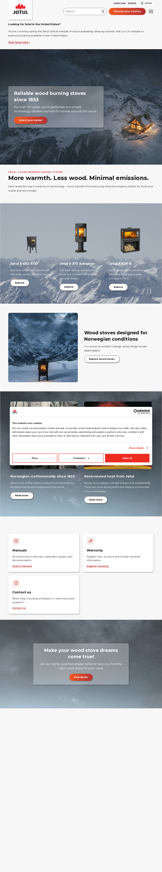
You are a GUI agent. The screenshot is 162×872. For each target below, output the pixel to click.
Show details (136, 448)
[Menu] (151, 11)
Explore (19, 282)
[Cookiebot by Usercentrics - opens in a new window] (136, 411)
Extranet (132, 3)
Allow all (127, 458)
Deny (34, 458)
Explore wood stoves (102, 359)
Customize (79, 458)
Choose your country (127, 11)
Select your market (31, 120)
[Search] (103, 11)
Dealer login (120, 3)
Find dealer (81, 677)
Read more (21, 495)
